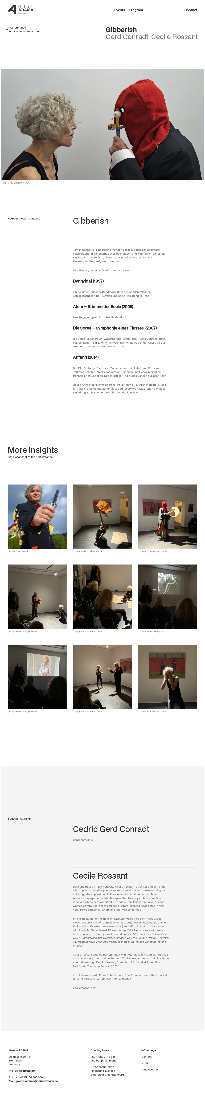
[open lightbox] (37, 517)
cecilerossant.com (84, 988)
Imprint (145, 1063)
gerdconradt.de (83, 840)
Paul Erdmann (134, 975)
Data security (149, 1069)
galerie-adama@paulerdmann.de (98, 388)
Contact (146, 1056)
